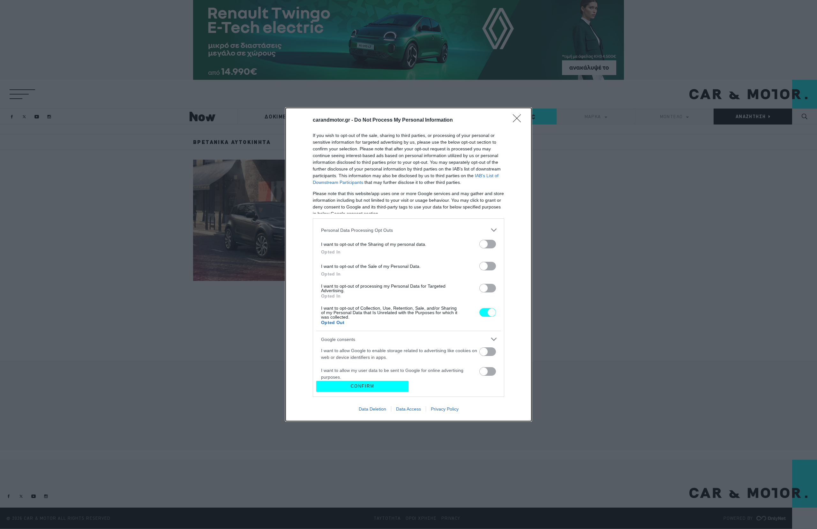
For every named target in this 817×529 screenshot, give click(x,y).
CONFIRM (362, 386)
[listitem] (408, 230)
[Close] (519, 120)
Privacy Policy (445, 409)
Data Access (408, 409)
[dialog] (408, 264)
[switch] (487, 244)
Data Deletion (372, 409)
